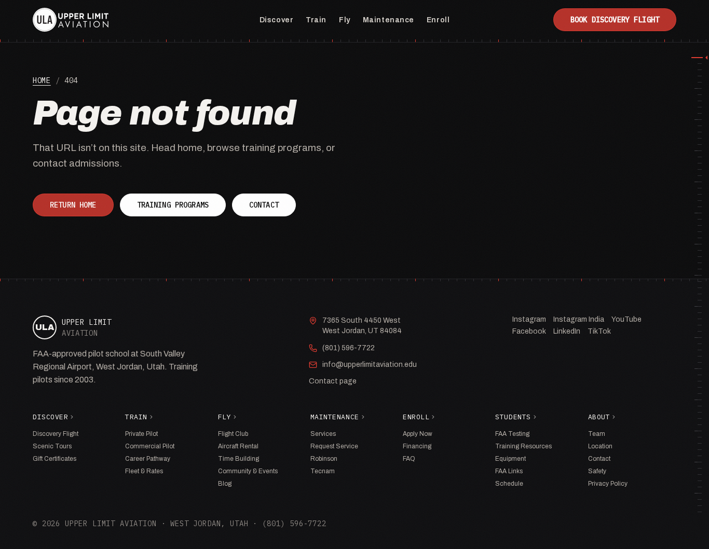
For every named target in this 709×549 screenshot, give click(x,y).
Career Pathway (147, 458)
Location (600, 446)
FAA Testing (512, 433)
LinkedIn (566, 331)
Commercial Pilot (149, 446)
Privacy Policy (608, 483)
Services (323, 433)
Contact (264, 205)
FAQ (409, 458)
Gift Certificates (54, 458)
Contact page (333, 381)
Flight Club (233, 433)
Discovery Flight (55, 433)
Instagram (529, 319)
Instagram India (578, 319)
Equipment (510, 458)
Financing (417, 446)
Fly (344, 20)
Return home (73, 205)
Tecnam (322, 471)
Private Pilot (141, 433)
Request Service (334, 446)
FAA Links (509, 471)
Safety (597, 471)
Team (596, 433)
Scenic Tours (52, 446)
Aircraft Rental (238, 446)
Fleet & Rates (144, 471)
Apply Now (417, 433)
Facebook (529, 331)
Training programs (173, 205)
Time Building (238, 458)
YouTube (626, 319)
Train (316, 20)
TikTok (599, 331)
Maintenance (388, 20)
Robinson (323, 458)
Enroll (438, 20)
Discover (276, 20)
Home (42, 80)
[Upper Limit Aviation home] (70, 20)
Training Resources (523, 446)
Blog (224, 483)
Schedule (509, 483)
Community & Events (248, 471)
